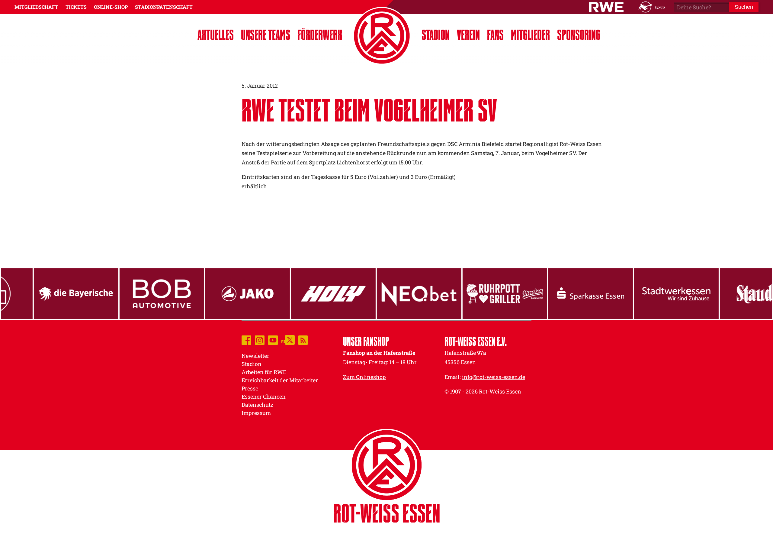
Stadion (436, 34)
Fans (495, 34)
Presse (250, 388)
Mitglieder (530, 34)
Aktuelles (215, 34)
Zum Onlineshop (364, 376)
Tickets (76, 7)
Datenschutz (257, 404)
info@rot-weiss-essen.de (493, 376)
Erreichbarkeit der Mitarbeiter (280, 380)
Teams (265, 34)
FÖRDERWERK (319, 34)
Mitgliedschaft (36, 7)
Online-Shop (111, 7)
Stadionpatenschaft (164, 7)
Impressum (256, 412)
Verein (468, 34)
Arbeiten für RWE (264, 372)
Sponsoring (578, 34)
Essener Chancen (264, 396)
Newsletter (255, 355)
